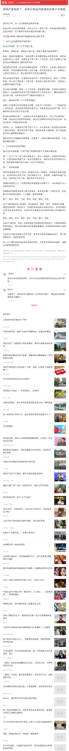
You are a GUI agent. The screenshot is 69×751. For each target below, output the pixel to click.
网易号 (11, 2)
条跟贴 (34, 305)
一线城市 (33, 162)
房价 (36, 28)
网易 (4, 2)
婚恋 (7, 46)
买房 (8, 146)
